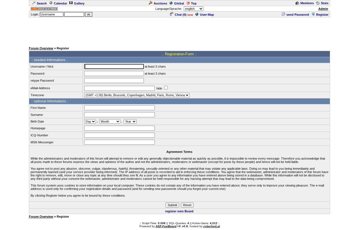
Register (322, 14)
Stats (324, 3)
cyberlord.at (211, 226)
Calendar (60, 3)
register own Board (179, 211)
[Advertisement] (179, 30)
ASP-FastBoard (166, 226)
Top (194, 3)
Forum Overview (41, 48)
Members (307, 3)
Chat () (181, 14)
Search (42, 3)
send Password (297, 14)
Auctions (160, 3)
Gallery (79, 3)
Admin (323, 8)
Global (179, 3)
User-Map (207, 14)
